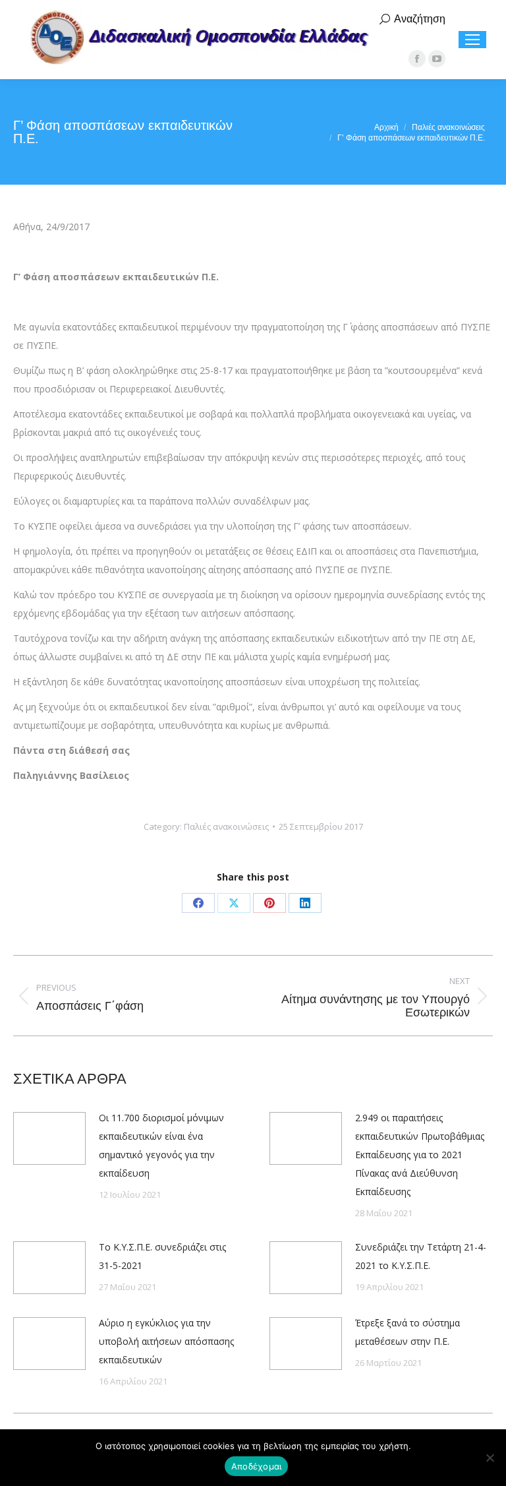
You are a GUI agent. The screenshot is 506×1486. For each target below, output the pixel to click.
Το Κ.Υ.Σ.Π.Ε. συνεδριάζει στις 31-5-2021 (162, 1256)
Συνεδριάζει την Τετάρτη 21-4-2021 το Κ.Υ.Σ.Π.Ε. (420, 1256)
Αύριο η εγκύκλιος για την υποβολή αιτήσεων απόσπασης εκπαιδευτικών (166, 1341)
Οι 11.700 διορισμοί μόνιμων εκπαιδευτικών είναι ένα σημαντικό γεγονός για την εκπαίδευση (161, 1145)
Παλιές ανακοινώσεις (226, 826)
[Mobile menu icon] (472, 39)
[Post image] (49, 1138)
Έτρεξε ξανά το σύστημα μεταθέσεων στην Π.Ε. (407, 1331)
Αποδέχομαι (256, 1466)
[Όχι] (489, 1457)
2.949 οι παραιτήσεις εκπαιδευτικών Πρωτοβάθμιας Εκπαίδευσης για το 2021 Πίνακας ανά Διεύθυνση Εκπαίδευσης (419, 1154)
